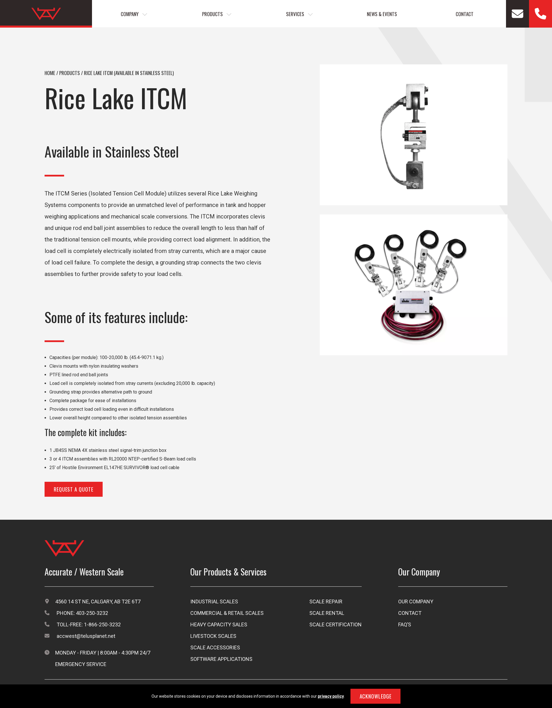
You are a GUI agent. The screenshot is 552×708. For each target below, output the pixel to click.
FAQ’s (404, 624)
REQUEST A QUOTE (73, 489)
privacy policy (331, 696)
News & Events (382, 14)
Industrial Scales (214, 601)
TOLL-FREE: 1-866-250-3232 (89, 624)
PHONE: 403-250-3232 (82, 613)
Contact (465, 14)
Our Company (415, 601)
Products (212, 14)
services (295, 14)
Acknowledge (376, 696)
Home (50, 72)
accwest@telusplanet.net (86, 636)
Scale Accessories (215, 647)
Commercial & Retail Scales (227, 613)
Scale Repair (325, 601)
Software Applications (221, 659)
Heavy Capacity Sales (218, 624)
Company (130, 14)
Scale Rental (326, 613)
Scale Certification (335, 624)
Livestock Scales (213, 636)
